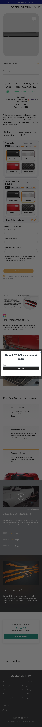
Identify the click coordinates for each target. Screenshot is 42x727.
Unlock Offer (21, 368)
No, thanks (21, 373)
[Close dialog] (40, 352)
